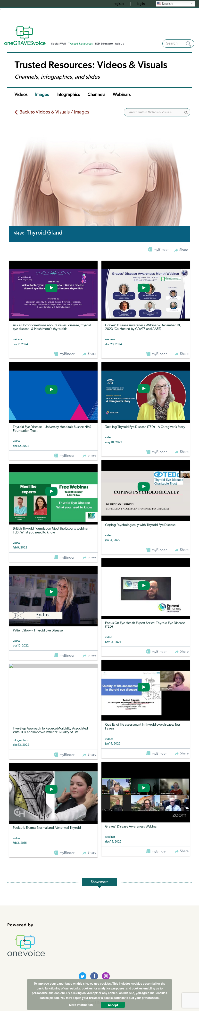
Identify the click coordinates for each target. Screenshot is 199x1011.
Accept (113, 1005)
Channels (96, 94)
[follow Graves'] (82, 976)
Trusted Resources (80, 43)
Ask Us (119, 43)
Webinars (122, 94)
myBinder (67, 354)
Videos (21, 94)
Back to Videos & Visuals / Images (54, 112)
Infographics (68, 94)
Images (42, 94)
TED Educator (104, 43)
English (167, 3)
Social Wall (58, 43)
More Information (81, 1005)
